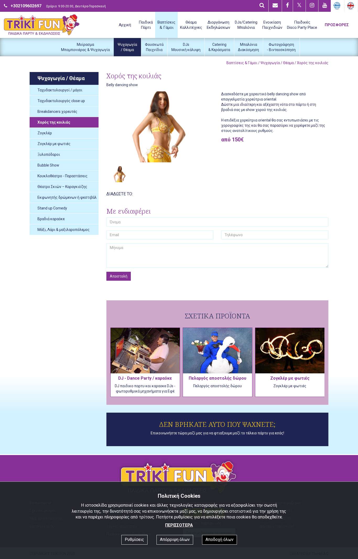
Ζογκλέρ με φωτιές (53, 144)
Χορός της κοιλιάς (53, 122)
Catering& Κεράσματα (219, 47)
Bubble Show (48, 165)
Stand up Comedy (52, 208)
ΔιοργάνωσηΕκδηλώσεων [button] (218, 25)
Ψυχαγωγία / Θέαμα (277, 63)
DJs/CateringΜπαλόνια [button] (246, 25)
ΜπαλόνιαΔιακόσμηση (248, 47)
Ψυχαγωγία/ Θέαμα (127, 47)
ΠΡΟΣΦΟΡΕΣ (337, 25)
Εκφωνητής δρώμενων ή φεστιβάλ (67, 197)
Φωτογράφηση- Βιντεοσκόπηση (281, 47)
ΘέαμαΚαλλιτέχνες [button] (191, 25)
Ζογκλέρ (44, 133)
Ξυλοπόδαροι (48, 154)
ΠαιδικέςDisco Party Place (302, 25)
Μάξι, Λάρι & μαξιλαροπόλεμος (63, 230)
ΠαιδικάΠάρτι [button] (146, 25)
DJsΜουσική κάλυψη (185, 47)
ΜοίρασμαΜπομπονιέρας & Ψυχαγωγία (85, 47)
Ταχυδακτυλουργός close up (61, 101)
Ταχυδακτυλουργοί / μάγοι (59, 90)
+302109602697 (25, 5)
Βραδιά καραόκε (51, 219)
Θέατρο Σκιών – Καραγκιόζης (62, 187)
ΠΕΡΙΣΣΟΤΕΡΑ (179, 525)
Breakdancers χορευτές (57, 111)
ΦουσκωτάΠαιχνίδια (154, 47)
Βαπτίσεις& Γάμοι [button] (166, 25)
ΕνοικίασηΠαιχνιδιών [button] (272, 25)
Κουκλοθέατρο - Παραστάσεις (62, 176)
